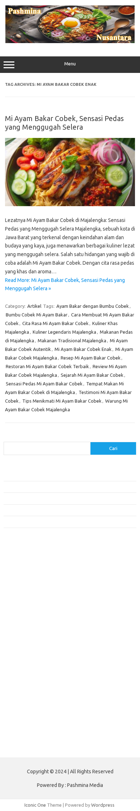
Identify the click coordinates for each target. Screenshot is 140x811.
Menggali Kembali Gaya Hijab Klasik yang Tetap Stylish (59, 521)
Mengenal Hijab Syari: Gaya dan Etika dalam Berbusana (60, 498)
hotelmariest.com (26, 598)
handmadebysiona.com (32, 591)
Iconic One (35, 804)
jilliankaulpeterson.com (31, 716)
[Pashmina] (70, 41)
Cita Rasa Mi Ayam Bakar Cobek (55, 323)
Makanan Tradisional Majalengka (72, 340)
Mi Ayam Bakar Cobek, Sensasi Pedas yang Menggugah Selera (64, 122)
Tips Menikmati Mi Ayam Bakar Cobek (62, 400)
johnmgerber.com (26, 729)
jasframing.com (23, 626)
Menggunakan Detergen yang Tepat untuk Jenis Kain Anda (63, 486)
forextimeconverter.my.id (34, 660)
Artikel (34, 306)
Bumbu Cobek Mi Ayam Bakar (36, 314)
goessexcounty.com (29, 585)
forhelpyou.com (24, 674)
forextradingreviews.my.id (35, 647)
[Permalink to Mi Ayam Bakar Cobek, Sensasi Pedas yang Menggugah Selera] (70, 204)
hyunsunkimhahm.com (30, 695)
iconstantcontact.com (30, 612)
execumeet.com (24, 564)
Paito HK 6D (16, 746)
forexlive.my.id (23, 640)
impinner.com (21, 619)
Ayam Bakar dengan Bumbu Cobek (92, 306)
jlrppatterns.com (25, 723)
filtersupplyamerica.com (33, 578)
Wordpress (103, 804)
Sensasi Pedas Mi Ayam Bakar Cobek (44, 383)
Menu (70, 63)
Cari (8, 437)
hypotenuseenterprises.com (38, 605)
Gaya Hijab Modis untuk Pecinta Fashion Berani (52, 475)
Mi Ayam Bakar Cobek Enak (83, 349)
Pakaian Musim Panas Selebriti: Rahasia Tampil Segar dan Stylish (70, 510)
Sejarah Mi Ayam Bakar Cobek (92, 374)
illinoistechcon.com (27, 709)
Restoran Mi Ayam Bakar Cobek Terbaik (47, 366)
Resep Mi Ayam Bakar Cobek (91, 357)
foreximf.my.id (22, 633)
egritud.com (20, 667)
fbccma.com (20, 571)
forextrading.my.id (27, 654)
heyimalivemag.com (28, 688)
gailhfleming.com (25, 681)
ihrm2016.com (22, 702)
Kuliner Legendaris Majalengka (64, 331)
